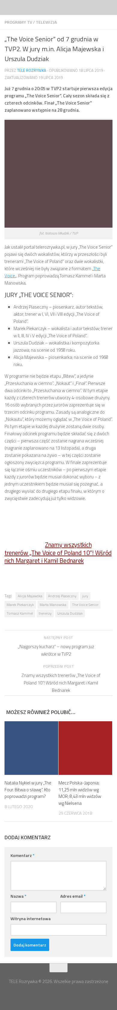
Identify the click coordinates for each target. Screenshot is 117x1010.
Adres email (73, 896)
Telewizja (46, 22)
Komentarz (22, 855)
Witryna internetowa (30, 918)
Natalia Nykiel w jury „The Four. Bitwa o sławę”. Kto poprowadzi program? (27, 789)
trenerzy (45, 613)
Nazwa (18, 896)
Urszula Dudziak (70, 613)
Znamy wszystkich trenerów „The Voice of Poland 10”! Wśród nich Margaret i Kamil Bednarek (58, 553)
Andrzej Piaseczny (62, 596)
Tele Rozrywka (31, 70)
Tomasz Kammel (20, 613)
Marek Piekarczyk (20, 604)
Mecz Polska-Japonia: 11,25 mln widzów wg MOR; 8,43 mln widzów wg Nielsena (79, 793)
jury (85, 596)
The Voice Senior (85, 604)
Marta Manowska (53, 604)
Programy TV (18, 22)
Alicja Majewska (30, 596)
